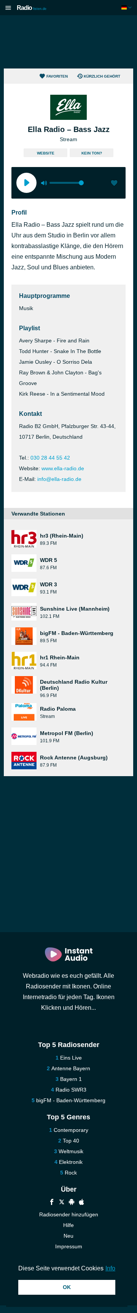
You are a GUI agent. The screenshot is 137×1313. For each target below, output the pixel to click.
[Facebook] (52, 1203)
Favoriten (57, 76)
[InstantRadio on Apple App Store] (81, 1203)
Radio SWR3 (71, 1090)
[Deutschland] (127, 7)
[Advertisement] (68, 42)
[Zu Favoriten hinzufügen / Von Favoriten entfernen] (114, 183)
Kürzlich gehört (102, 76)
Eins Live (71, 1058)
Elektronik (71, 1162)
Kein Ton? (91, 153)
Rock (71, 1173)
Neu (68, 1236)
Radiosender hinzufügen (68, 1214)
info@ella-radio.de (59, 479)
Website (45, 153)
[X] (62, 1203)
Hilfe (68, 1225)
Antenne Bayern (70, 1068)
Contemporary (71, 1130)
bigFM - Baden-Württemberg (70, 1100)
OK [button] (67, 1287)
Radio (31, 8)
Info (110, 1268)
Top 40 (71, 1141)
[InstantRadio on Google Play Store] (71, 1203)
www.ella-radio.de (62, 468)
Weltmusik (71, 1151)
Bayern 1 (71, 1079)
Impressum (68, 1246)
